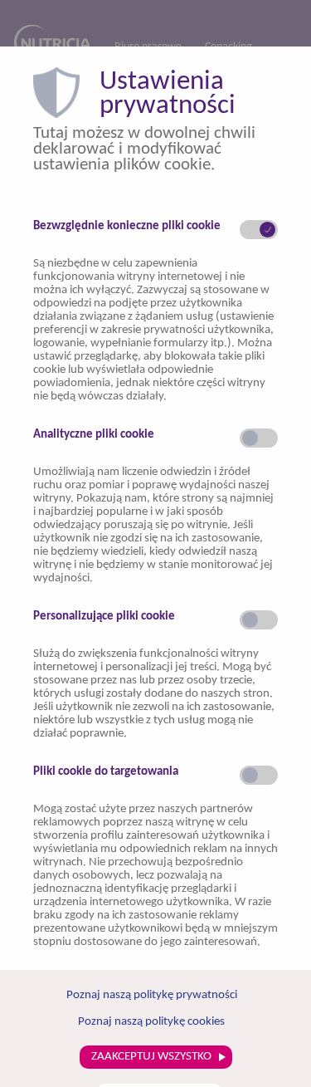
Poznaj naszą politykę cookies (151, 1022)
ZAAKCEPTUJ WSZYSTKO (152, 1056)
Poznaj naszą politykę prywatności (151, 995)
